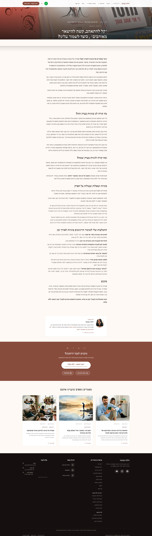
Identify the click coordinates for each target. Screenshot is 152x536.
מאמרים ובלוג (98, 482)
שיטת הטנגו (72, 327)
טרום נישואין (95, 42)
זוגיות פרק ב (99, 508)
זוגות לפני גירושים (97, 502)
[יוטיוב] (117, 471)
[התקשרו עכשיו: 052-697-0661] (42, 3)
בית (106, 22)
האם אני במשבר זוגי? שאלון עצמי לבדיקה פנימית (79, 431)
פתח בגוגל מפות (41, 477)
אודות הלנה (99, 479)
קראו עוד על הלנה (89, 332)
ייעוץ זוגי (100, 464)
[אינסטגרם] (122, 471)
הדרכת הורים (98, 470)
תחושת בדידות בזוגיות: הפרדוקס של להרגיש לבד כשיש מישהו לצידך (114, 431)
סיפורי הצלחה (92, 3)
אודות (108, 3)
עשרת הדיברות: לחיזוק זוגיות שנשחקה (40, 430)
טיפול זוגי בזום (98, 521)
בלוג (83, 3)
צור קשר (77, 3)
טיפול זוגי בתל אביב (97, 518)
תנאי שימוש (33, 535)
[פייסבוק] (127, 471)
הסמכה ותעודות (26, 535)
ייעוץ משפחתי (98, 467)
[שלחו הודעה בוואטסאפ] (46, 3)
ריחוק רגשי (103, 42)
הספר (100, 485)
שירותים (102, 3)
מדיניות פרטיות (41, 535)
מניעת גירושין (87, 427)
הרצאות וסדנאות (97, 473)
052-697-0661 (81, 373)
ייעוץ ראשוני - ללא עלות (31, 3)
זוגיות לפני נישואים (97, 496)
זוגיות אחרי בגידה (97, 499)
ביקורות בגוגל (66, 475)
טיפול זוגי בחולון (98, 515)
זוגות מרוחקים (98, 505)
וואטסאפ (66, 373)
